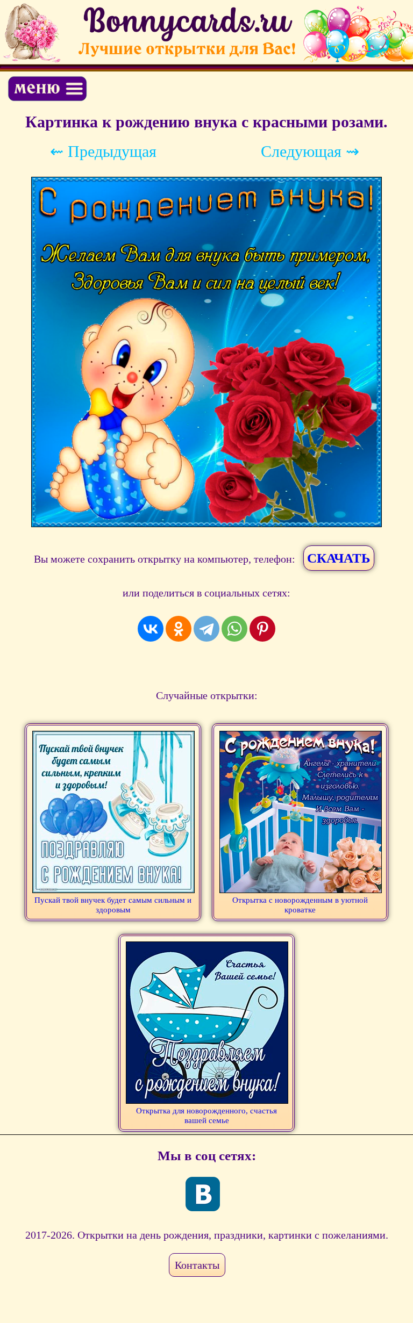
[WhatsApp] (234, 629)
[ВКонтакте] (150, 629)
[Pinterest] (262, 629)
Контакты (197, 1265)
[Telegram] (206, 629)
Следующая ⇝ (310, 151)
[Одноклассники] (178, 629)
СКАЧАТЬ (339, 558)
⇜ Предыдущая (103, 151)
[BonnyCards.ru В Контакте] (203, 1194)
